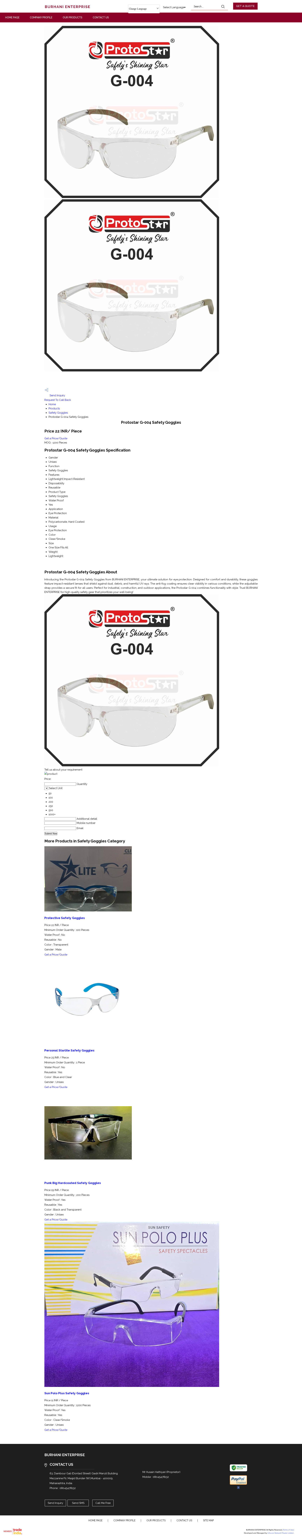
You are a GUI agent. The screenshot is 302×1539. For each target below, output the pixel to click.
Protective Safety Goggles (64, 918)
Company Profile (41, 17)
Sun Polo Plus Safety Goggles (66, 1393)
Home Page (12, 17)
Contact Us (101, 17)
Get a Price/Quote (55, 438)
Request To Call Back (57, 400)
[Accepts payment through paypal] (238, 1484)
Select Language (173, 7)
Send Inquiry (57, 395)
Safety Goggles (58, 412)
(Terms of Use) (288, 1530)
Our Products (72, 17)
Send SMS (78, 1503)
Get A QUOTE (245, 6)
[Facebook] (238, 1488)
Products (54, 408)
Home (52, 404)
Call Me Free (103, 1503)
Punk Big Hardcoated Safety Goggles (72, 1183)
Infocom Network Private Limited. (281, 1533)
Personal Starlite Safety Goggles (69, 1050)
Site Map (208, 1520)
